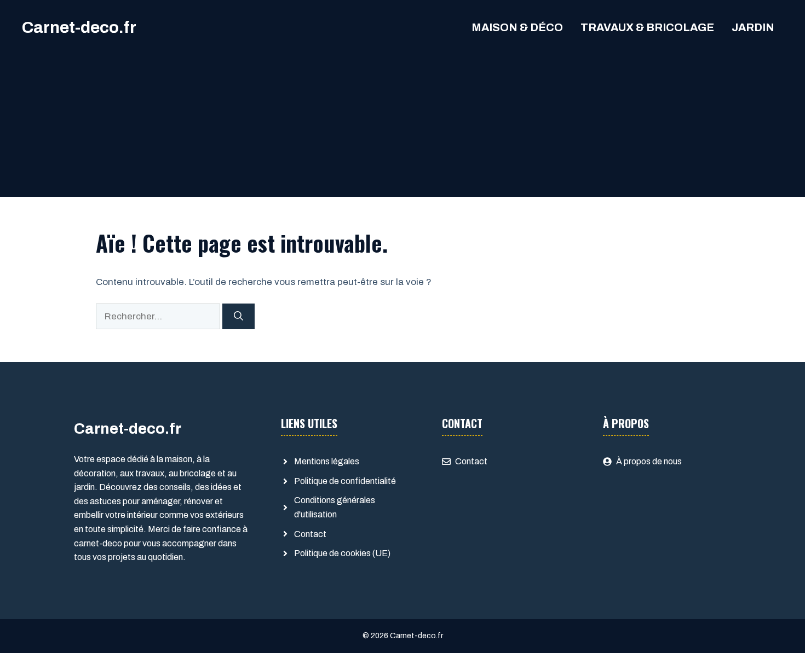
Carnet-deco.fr (79, 27)
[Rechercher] (238, 317)
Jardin (753, 27)
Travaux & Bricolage (647, 27)
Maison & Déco (517, 27)
